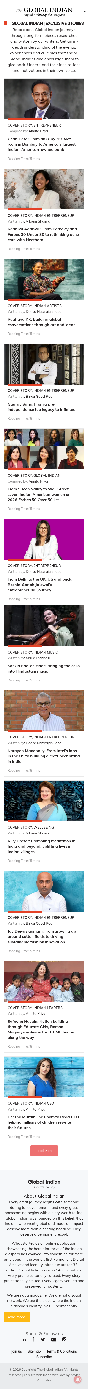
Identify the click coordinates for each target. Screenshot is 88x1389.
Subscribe (44, 1357)
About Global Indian (44, 1196)
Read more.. (17, 1317)
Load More (44, 1151)
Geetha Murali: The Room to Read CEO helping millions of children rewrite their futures (43, 1122)
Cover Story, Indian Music (33, 652)
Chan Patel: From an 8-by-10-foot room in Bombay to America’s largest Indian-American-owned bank (42, 144)
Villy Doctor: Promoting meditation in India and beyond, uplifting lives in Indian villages (42, 846)
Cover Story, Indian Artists (35, 306)
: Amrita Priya (37, 131)
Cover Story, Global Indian (34, 475)
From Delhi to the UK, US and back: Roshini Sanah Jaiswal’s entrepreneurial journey (40, 584)
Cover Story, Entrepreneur (34, 125)
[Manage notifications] (78, 1379)
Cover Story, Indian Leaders (35, 1008)
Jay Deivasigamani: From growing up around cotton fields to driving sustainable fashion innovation (42, 936)
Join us (16, 1351)
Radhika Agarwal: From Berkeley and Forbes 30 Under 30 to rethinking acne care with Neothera (43, 234)
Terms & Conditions (61, 1351)
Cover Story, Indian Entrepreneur (41, 215)
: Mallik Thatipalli (37, 658)
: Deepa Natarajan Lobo (42, 311)
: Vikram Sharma (37, 221)
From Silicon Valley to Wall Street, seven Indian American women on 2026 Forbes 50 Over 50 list (39, 494)
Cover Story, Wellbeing (31, 827)
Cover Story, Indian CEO (31, 1103)
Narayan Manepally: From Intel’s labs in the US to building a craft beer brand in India (44, 756)
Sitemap (34, 1351)
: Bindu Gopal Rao (38, 396)
